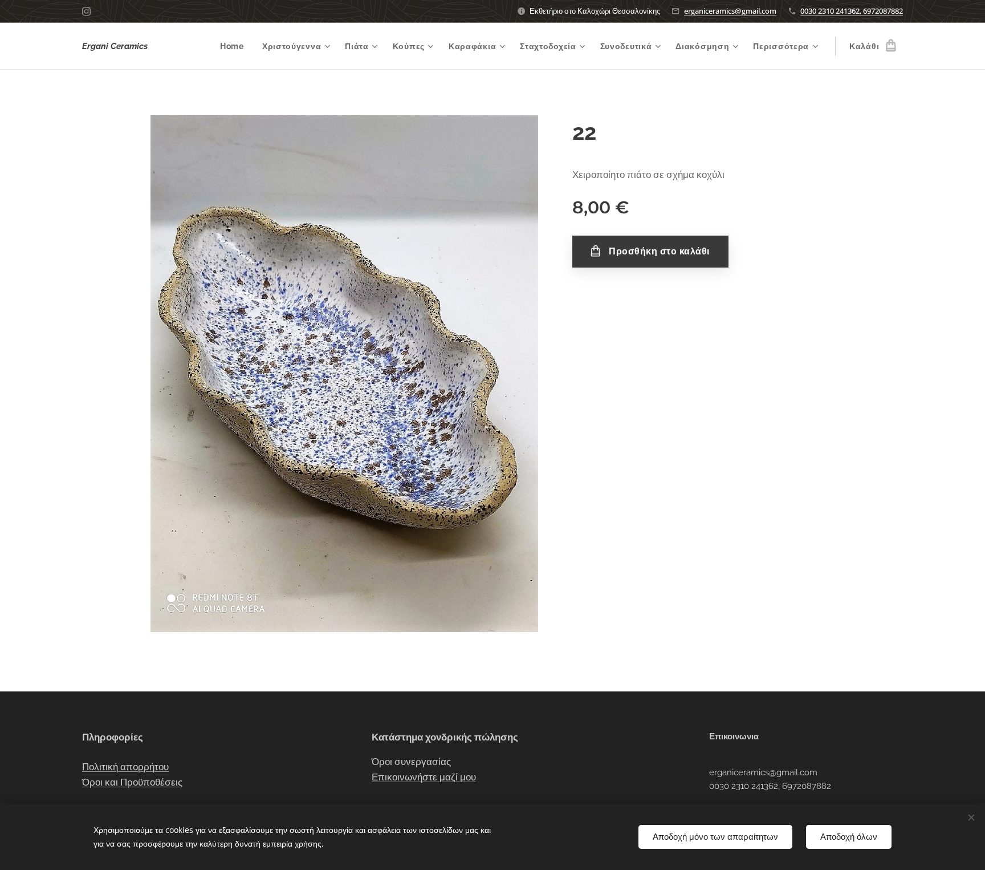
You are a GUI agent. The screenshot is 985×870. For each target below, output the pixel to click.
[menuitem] (235, 46)
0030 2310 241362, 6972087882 (851, 11)
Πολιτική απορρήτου (125, 766)
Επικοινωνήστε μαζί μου (424, 777)
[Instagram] (86, 11)
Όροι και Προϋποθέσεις (132, 782)
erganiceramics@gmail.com (730, 11)
